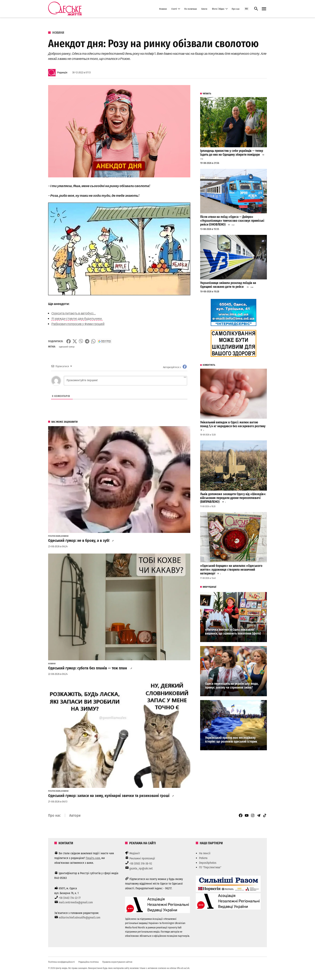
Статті (174, 8)
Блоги (204, 8)
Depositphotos (207, 863)
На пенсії (204, 853)
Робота (203, 858)
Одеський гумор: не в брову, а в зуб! (78, 540)
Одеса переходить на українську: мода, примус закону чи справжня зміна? (231, 685)
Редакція (62, 72)
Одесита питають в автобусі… (73, 313)
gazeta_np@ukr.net (141, 868)
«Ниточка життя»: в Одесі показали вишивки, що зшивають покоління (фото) (233, 631)
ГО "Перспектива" (210, 867)
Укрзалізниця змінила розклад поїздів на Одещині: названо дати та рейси (228, 285)
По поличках (190, 8)
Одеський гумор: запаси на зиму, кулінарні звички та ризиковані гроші (109, 795)
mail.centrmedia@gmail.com (76, 902)
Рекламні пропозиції (142, 858)
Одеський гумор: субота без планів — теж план (88, 668)
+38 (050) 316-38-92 (140, 863)
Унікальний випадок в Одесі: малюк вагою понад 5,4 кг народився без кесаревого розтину (232, 424)
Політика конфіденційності (61, 961)
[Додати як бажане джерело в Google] (104, 341)
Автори (75, 815)
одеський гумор (67, 346)
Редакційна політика (88, 961)
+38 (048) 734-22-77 (70, 898)
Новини (163, 8)
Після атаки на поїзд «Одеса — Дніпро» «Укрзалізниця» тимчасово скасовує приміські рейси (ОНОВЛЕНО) (232, 220)
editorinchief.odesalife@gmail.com (79, 917)
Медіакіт (134, 853)
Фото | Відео (218, 8)
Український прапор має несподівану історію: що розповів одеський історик (231, 740)
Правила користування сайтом (117, 961)
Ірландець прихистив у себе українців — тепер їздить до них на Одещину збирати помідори (231, 153)
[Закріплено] (264, 8)
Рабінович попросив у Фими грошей (77, 324)
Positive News (54, 536)
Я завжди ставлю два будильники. (76, 318)
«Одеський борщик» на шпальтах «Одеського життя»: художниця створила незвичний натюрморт (231, 569)
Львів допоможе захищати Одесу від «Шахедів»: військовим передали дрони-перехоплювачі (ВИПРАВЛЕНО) (233, 498)
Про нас (236, 8)
